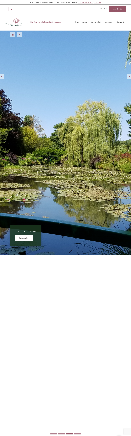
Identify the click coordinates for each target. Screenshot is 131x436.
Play (19, 34)
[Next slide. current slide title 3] (129, 76)
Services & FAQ (96, 22)
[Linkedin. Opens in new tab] (11, 9)
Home (77, 22)
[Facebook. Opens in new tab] (7, 9)
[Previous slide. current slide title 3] (2, 76)
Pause (12, 34)
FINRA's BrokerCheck (85, 2)
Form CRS (97, 2)
